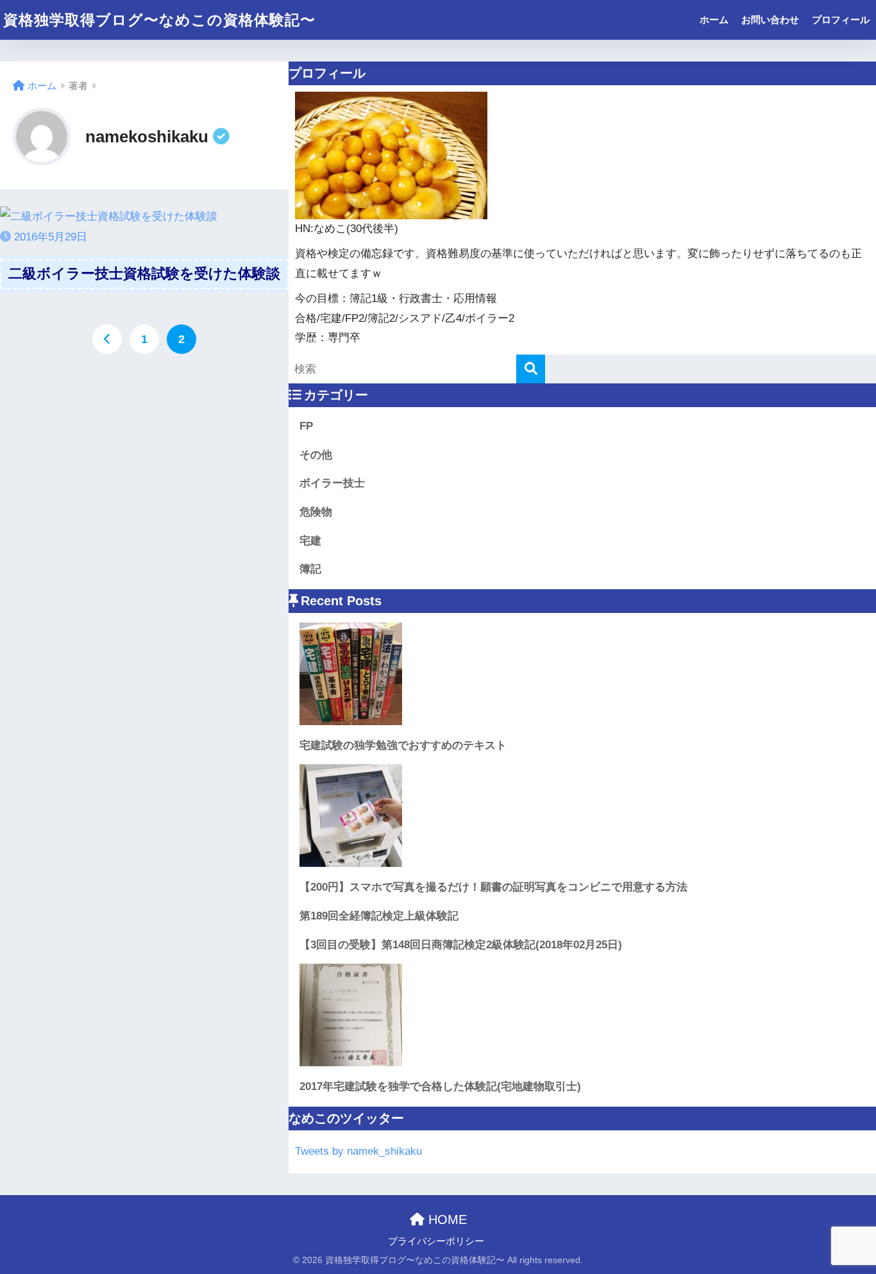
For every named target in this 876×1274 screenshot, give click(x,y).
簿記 (310, 569)
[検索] (530, 369)
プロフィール (841, 19)
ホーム (714, 19)
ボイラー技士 (332, 483)
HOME (446, 1219)
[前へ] (107, 339)
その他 (315, 455)
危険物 (315, 512)
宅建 (310, 541)
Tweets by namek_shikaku (358, 1151)
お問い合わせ (770, 19)
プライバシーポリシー (436, 1241)
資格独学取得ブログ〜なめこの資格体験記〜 (159, 20)
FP (306, 426)
